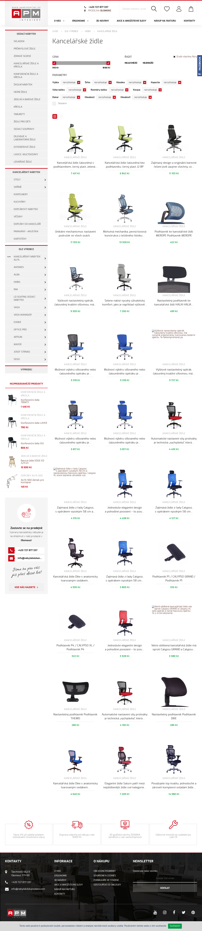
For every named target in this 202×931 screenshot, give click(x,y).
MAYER (17, 344)
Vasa (17, 307)
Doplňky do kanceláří (27, 224)
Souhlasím (175, 926)
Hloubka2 (90, 97)
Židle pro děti (22, 122)
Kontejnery (21, 194)
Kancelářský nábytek (26, 172)
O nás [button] (57, 21)
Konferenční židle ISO (32, 443)
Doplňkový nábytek (26, 209)
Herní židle (20, 92)
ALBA (17, 274)
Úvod (55, 31)
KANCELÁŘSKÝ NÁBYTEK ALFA (27, 258)
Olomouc (99, 10)
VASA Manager (23, 315)
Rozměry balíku (99, 90)
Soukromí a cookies (105, 876)
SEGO (17, 359)
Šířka (87, 82)
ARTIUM (18, 337)
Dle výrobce (26, 249)
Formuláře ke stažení (106, 880)
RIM (16, 289)
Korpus (136, 90)
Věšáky (18, 217)
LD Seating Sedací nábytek (24, 298)
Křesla (18, 107)
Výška (55, 82)
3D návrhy (102, 21)
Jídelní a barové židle (27, 99)
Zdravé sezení (22, 56)
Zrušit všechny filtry (186, 57)
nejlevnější (131, 63)
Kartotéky (20, 239)
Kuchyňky (20, 202)
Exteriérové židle (25, 147)
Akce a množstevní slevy (131, 21)
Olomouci (26, 540)
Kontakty (189, 21)
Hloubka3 (125, 97)
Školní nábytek (23, 84)
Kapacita (155, 82)
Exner (17, 322)
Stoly (17, 179)
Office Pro (20, 329)
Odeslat (165, 888)
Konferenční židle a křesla (26, 75)
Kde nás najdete (25, 587)
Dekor (55, 97)
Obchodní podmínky (105, 871)
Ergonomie (60, 876)
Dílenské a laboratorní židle (25, 138)
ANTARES (19, 267)
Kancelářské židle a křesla (26, 65)
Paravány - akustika (26, 231)
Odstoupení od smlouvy (107, 885)
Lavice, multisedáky (26, 154)
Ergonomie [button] (79, 21)
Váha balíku (58, 90)
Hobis (17, 282)
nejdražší (148, 63)
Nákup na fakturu (165, 21)
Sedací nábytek (26, 34)
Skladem (19, 41)
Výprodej (26, 369)
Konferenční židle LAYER (34, 423)
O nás (57, 871)
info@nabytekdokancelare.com (35, 558)
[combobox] (71, 82)
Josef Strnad (22, 352)
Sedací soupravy (24, 129)
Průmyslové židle (25, 49)
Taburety (19, 114)
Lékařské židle (23, 162)
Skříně (18, 187)
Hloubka (120, 82)
